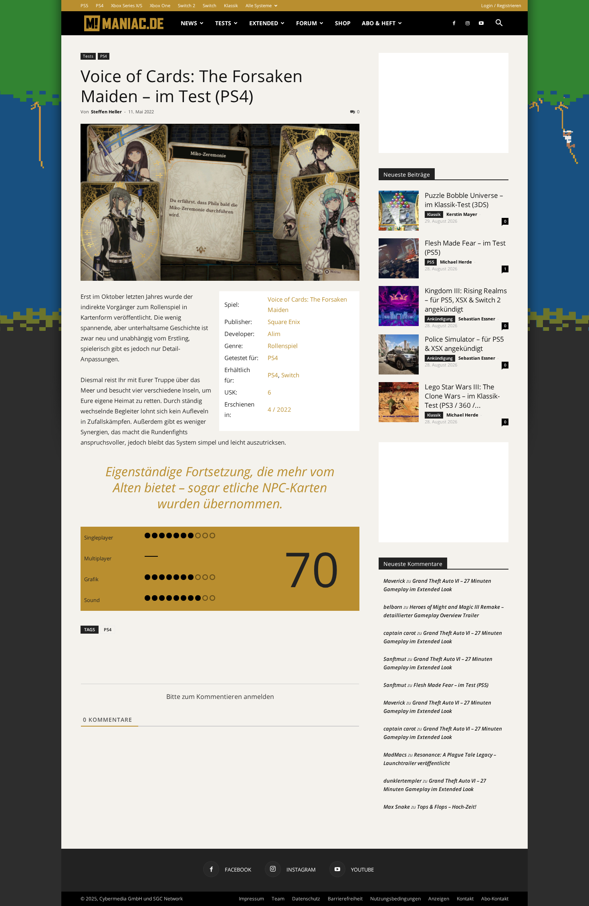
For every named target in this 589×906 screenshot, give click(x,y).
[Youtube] (481, 23)
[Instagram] (468, 23)
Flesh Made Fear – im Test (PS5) (451, 685)
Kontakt (465, 898)
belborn (392, 606)
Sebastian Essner (476, 319)
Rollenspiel (283, 346)
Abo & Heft (378, 23)
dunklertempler (402, 780)
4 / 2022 (279, 409)
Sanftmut (394, 658)
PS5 (84, 5)
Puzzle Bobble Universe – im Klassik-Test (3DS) (464, 200)
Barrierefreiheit (345, 898)
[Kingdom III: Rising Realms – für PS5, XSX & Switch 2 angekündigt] (399, 306)
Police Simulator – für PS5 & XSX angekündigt (464, 343)
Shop (343, 23)
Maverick (394, 580)
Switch (209, 5)
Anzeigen (438, 898)
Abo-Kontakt (494, 898)
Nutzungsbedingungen (395, 898)
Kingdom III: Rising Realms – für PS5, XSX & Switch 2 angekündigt (466, 300)
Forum (306, 23)
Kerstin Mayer (461, 214)
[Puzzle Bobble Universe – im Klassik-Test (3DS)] (399, 211)
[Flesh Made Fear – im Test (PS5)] (399, 258)
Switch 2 (186, 5)
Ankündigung (440, 319)
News (189, 23)
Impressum (251, 898)
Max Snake (396, 806)
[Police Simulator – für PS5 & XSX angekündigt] (399, 354)
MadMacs (395, 754)
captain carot (399, 632)
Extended (263, 23)
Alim (274, 334)
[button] (498, 24)
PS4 (99, 5)
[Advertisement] (443, 103)
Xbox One (160, 5)
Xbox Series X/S (126, 5)
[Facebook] (454, 23)
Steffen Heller (106, 112)
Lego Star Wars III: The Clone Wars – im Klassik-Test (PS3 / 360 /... (462, 396)
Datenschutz (306, 898)
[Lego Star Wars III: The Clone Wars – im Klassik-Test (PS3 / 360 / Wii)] (399, 402)
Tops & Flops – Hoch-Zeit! (446, 806)
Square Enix (284, 322)
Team (278, 898)
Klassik (231, 5)
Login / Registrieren (501, 5)
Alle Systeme (259, 5)
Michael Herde (456, 262)
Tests (223, 23)
